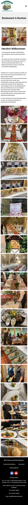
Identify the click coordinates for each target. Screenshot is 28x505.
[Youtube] (16, 473)
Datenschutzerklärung (9, 464)
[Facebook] (12, 473)
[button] (26, 6)
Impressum (21, 464)
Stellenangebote (14, 468)
